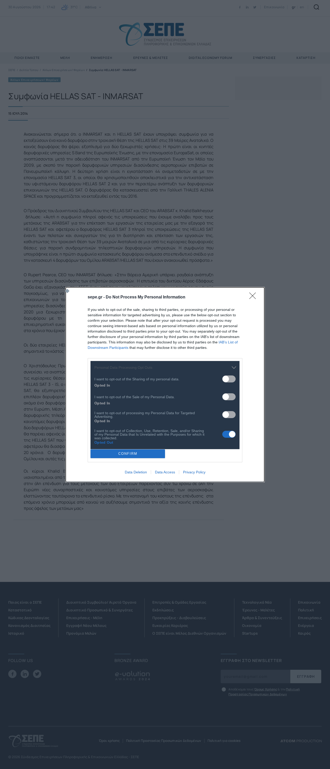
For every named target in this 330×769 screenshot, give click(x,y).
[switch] (229, 378)
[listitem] (165, 367)
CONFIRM (127, 454)
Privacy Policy (194, 472)
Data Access (165, 472)
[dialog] (165, 384)
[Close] (254, 297)
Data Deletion (136, 472)
